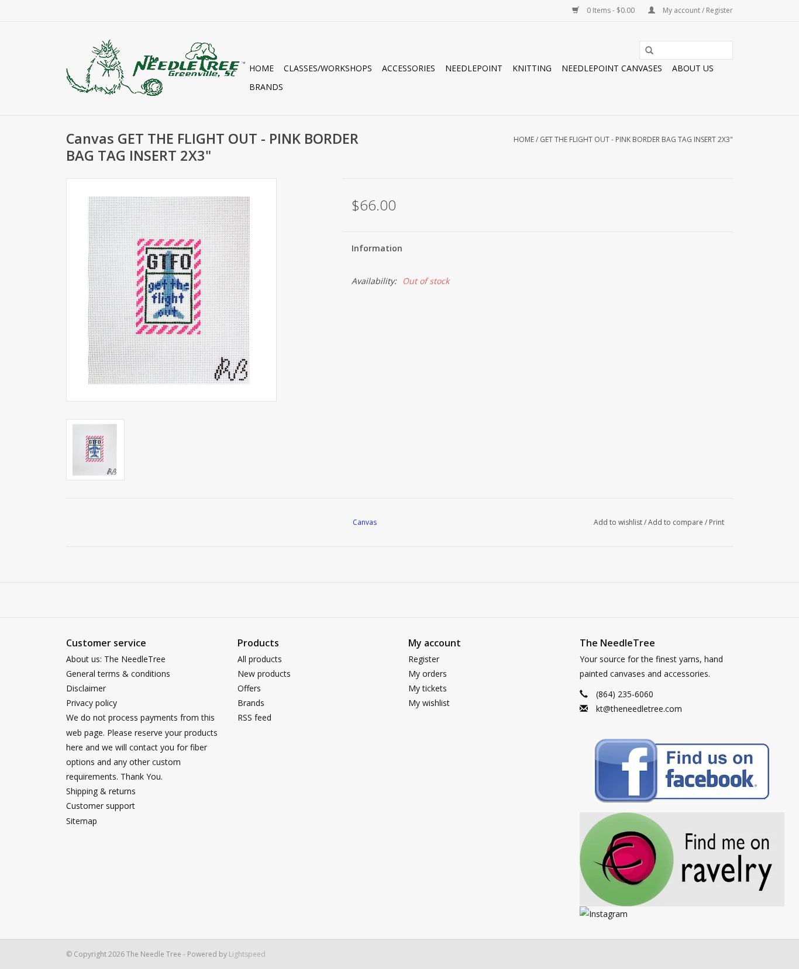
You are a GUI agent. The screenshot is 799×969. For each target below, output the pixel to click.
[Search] (645, 51)
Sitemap (81, 820)
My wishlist (429, 702)
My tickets (427, 688)
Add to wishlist (618, 522)
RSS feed (254, 717)
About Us (693, 68)
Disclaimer (86, 688)
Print (716, 522)
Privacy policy (91, 702)
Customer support (100, 805)
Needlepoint (473, 68)
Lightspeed (247, 954)
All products (259, 659)
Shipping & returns (101, 791)
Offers (249, 688)
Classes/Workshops (328, 68)
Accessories (408, 68)
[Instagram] (656, 913)
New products (264, 673)
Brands (266, 86)
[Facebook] (656, 772)
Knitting (532, 68)
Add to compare (676, 522)
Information (377, 248)
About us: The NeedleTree (116, 659)
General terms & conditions (118, 673)
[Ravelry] (656, 859)
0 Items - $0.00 (610, 10)
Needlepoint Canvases (612, 68)
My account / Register (697, 10)
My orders (427, 673)
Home (261, 68)
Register (423, 659)
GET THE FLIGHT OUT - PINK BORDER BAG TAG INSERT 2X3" (636, 139)
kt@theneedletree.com (639, 708)
